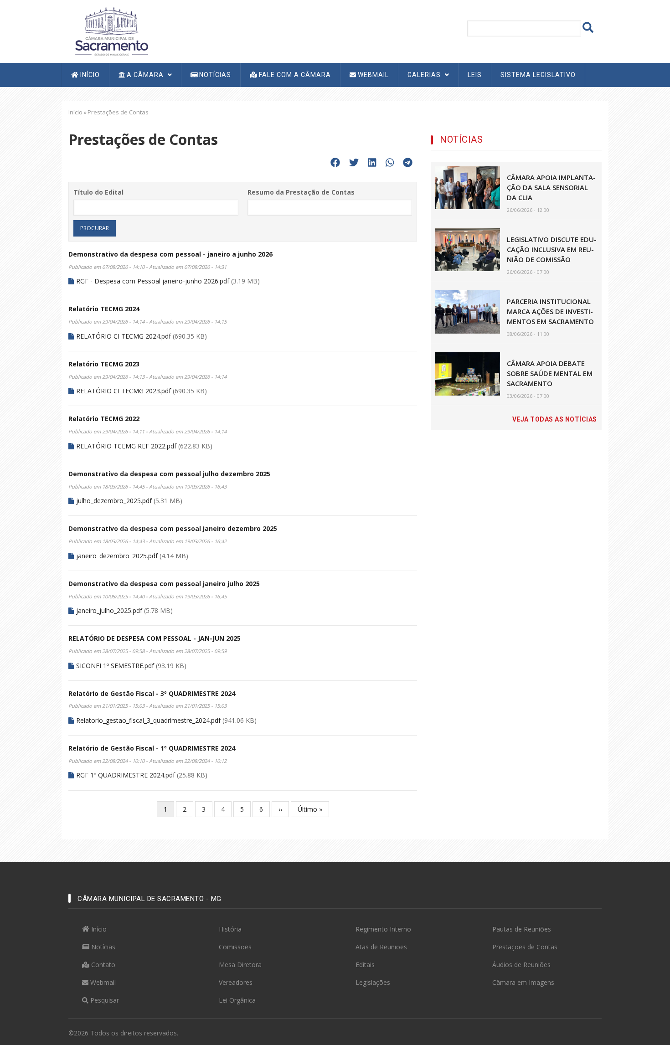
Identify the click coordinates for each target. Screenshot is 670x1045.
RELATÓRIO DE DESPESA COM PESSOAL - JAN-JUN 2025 (154, 638)
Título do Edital (98, 192)
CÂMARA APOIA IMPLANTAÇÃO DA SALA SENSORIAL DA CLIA (551, 187)
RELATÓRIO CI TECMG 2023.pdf (123, 390)
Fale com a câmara (294, 74)
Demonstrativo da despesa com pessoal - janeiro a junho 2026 (170, 254)
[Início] (111, 30)
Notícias (214, 74)
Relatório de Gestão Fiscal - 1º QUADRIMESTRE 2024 (151, 748)
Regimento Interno (383, 929)
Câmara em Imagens (523, 982)
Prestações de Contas (524, 946)
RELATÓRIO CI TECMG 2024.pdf (123, 336)
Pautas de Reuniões (521, 929)
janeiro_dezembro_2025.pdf (117, 555)
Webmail (372, 74)
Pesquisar (103, 1000)
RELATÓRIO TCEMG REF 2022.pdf (126, 446)
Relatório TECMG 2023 (103, 364)
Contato (102, 964)
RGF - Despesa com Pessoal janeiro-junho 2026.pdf (152, 281)
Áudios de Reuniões (521, 964)
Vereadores (236, 982)
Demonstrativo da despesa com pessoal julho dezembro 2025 (169, 473)
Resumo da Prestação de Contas (301, 192)
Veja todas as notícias (554, 419)
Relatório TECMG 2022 (103, 418)
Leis (475, 74)
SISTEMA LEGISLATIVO (538, 74)
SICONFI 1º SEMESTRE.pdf (115, 665)
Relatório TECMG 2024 (103, 308)
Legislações (373, 982)
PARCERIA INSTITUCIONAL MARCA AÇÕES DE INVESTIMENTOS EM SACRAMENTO (550, 311)
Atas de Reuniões (381, 946)
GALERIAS (425, 74)
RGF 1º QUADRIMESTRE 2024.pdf (125, 775)
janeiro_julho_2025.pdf (109, 610)
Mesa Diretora (240, 964)
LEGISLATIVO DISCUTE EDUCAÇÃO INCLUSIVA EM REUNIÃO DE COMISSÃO (552, 249)
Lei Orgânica (237, 1000)
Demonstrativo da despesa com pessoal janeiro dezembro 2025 (172, 528)
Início (89, 74)
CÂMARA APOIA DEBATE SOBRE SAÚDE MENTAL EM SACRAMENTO (550, 373)
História (230, 929)
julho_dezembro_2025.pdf (114, 500)
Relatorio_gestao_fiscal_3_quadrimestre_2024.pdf (148, 720)
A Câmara (145, 74)
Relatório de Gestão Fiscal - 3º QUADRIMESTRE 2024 (151, 693)
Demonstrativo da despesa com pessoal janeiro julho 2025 (164, 583)
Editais (365, 964)
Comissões (235, 946)
